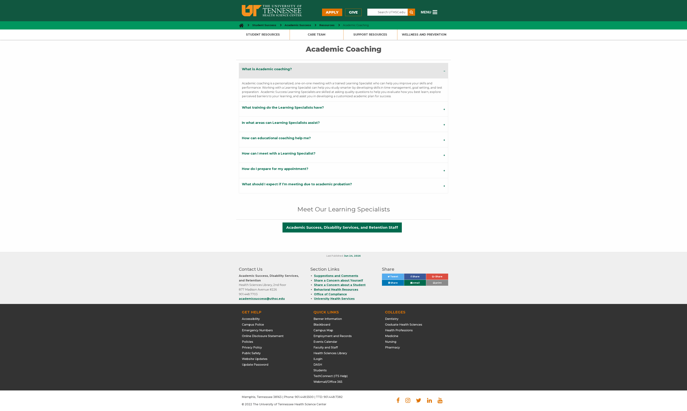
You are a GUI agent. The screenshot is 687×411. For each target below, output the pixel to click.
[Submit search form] (411, 12)
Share (419, 277)
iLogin (317, 359)
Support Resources (370, 34)
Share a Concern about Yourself (338, 280)
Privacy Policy (252, 347)
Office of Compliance (330, 294)
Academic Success (298, 25)
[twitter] (418, 401)
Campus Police (253, 324)
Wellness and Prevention (424, 34)
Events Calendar (325, 341)
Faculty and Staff (325, 347)
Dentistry (391, 319)
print (438, 282)
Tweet (397, 277)
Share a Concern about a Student (340, 285)
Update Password (255, 364)
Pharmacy (392, 347)
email (416, 282)
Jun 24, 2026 (352, 255)
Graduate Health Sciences (403, 324)
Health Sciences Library (330, 353)
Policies (247, 341)
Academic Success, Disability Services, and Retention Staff (342, 227)
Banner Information (327, 319)
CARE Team (316, 34)
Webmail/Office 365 (327, 381)
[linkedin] (429, 401)
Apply (332, 12)
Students (320, 370)
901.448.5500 (304, 397)
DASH (317, 364)
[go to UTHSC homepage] (240, 25)
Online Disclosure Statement (263, 336)
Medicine (391, 336)
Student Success (264, 25)
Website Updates (254, 359)
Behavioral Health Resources (336, 289)
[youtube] (440, 401)
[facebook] (398, 401)
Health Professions (399, 330)
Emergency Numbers (257, 330)
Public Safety (251, 353)
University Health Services (334, 298)
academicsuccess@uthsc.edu (262, 298)
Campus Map (323, 330)
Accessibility (251, 319)
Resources (327, 25)
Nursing (390, 341)
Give (353, 12)
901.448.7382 (333, 397)
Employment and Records (332, 336)
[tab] (343, 70)
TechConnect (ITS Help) (330, 376)
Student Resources (263, 34)
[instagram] (408, 401)
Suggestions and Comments (336, 276)
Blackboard (321, 324)
